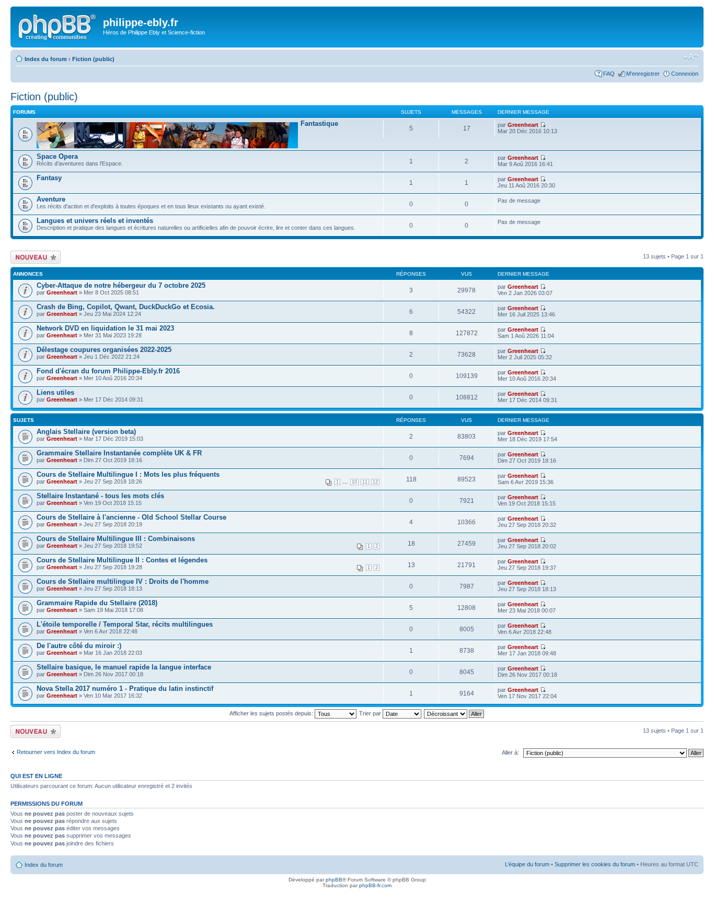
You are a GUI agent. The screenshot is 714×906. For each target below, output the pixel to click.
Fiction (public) (93, 59)
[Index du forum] (58, 25)
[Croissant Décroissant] (454, 713)
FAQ (609, 73)
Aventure (51, 199)
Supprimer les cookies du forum (595, 864)
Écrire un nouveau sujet (33, 257)
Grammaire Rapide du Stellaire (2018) (97, 603)
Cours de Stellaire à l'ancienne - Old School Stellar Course (131, 517)
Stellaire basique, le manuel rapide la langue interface (124, 667)
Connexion (684, 73)
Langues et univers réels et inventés (95, 221)
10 (354, 482)
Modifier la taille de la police (690, 57)
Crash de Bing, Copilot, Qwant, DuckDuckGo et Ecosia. (126, 307)
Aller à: (510, 752)
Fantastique (319, 123)
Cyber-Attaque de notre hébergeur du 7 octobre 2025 (121, 285)
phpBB (334, 880)
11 (364, 482)
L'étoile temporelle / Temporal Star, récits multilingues (125, 624)
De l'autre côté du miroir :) (79, 646)
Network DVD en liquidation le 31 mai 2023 (105, 328)
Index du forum (46, 59)
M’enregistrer (643, 73)
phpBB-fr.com (375, 885)
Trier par (371, 713)
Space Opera (57, 156)
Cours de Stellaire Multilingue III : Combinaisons (116, 539)
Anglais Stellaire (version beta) (86, 432)
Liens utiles (55, 392)
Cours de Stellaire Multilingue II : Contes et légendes (122, 560)
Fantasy (49, 178)
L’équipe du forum (527, 864)
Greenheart (523, 125)
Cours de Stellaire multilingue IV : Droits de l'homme (123, 581)
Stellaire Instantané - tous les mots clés (100, 496)
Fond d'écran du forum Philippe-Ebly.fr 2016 (108, 371)
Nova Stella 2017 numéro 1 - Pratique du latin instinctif (125, 688)
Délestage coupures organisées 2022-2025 (104, 350)
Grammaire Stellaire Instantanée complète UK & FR (119, 453)
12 (375, 482)
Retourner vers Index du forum (56, 752)
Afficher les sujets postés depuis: (272, 713)
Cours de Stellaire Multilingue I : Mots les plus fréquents (128, 474)
